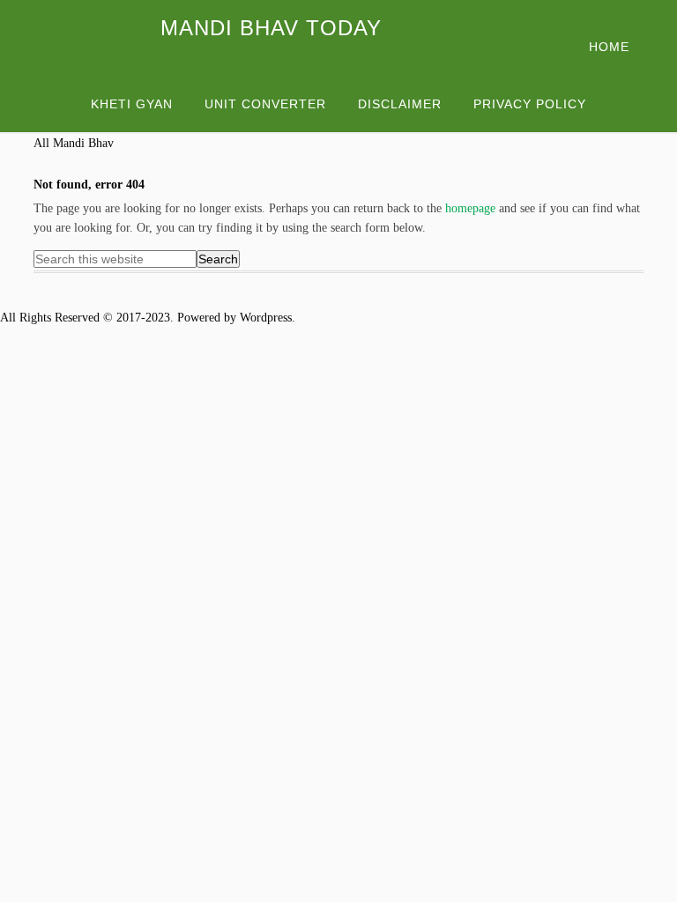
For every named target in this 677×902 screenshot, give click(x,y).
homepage (470, 208)
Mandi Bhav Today (271, 28)
